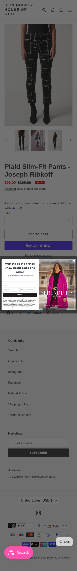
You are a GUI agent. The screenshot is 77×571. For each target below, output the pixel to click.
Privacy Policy (25, 306)
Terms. (32, 306)
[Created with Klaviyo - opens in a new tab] (39, 311)
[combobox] (22, 289)
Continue (20, 295)
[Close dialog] (73, 261)
